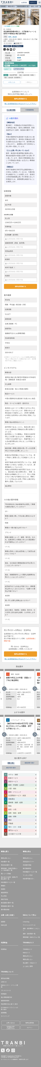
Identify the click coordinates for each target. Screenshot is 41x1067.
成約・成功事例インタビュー (31, 929)
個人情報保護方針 (6, 997)
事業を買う (11, 6)
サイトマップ (5, 1016)
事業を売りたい (28, 858)
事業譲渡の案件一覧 (7, 906)
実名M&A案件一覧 (6, 865)
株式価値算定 (27, 868)
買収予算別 (4, 899)
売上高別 (4, 896)
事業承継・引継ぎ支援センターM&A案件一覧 (9, 869)
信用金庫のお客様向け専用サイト (11, 1027)
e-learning (26, 921)
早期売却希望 (19, 69)
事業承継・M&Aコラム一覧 (31, 937)
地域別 (3, 889)
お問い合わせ (10, 1023)
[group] (19, 689)
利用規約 (4, 994)
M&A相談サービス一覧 (8, 882)
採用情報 (4, 1013)
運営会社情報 (5, 978)
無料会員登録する (20, 99)
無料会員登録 (29, 1023)
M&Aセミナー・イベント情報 (9, 986)
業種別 (3, 885)
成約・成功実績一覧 (29, 933)
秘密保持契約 (5, 1000)
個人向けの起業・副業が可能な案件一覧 (9, 878)
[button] (35, 688)
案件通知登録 (5, 909)
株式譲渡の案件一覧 (7, 903)
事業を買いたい (6, 858)
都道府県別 (4, 892)
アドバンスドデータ (29, 925)
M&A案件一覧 (5, 861)
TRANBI (2, 6)
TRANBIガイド (27, 949)
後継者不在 (7, 69)
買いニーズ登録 (6, 873)
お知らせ (4, 982)
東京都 (19, 57)
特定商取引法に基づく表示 (9, 1004)
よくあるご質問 (28, 966)
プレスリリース (6, 990)
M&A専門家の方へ (28, 878)
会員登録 (24, 2)
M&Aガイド (26, 952)
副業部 (3, 921)
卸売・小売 (34, 6)
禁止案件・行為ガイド (30, 963)
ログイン (33, 2)
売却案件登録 (27, 865)
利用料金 (4, 949)
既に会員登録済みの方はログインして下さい (20, 104)
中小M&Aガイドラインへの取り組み (9, 1008)
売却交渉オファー (28, 861)
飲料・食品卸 (12, 37)
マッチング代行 (28, 875)
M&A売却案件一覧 (23, 6)
